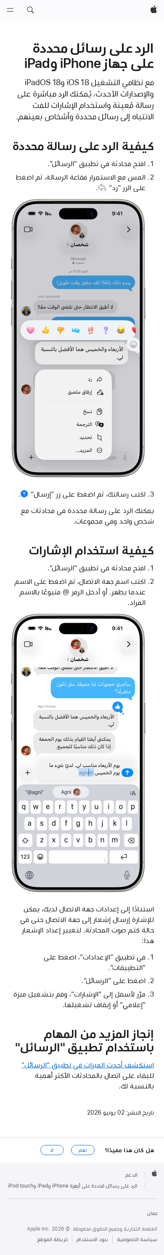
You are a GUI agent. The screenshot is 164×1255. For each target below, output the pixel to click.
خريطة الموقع (52, 1239)
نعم (83, 1150)
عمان (152, 1213)
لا (51, 1150)
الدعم (131, 1174)
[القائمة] (10, 10)
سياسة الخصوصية (137, 1239)
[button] (30, 10)
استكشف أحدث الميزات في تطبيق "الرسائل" (87, 1065)
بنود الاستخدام (92, 1239)
